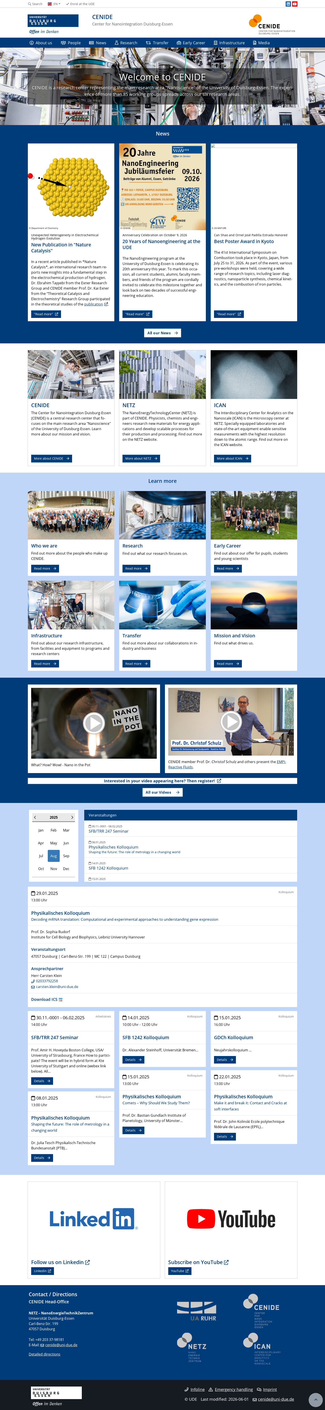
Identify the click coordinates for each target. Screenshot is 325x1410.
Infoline (198, 1389)
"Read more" (44, 314)
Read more (42, 568)
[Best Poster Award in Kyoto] (254, 186)
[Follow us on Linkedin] (94, 1218)
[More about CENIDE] (71, 374)
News (101, 42)
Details (39, 1081)
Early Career (194, 42)
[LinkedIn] (288, 4)
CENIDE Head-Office (49, 1302)
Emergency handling (234, 1389)
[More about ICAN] (254, 374)
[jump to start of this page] (316, 1400)
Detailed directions (44, 1354)
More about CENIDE (48, 458)
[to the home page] (53, 24)
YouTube (177, 1271)
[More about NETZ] (162, 374)
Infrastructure (232, 42)
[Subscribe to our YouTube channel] (231, 1218)
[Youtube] (294, 4)
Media (264, 42)
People (74, 42)
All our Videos (159, 792)
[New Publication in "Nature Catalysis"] (71, 186)
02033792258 (47, 981)
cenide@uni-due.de (61, 1344)
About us (44, 42)
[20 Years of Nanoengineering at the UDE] (162, 186)
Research (128, 42)
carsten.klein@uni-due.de (57, 986)
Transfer (160, 42)
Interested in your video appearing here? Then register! (160, 780)
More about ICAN (229, 458)
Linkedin (40, 1271)
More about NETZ (138, 458)
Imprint (270, 1389)
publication (93, 304)
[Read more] (71, 515)
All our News (159, 332)
